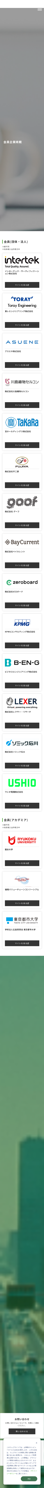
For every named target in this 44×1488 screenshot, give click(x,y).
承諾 (29, 1479)
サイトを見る (21, 285)
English (30, 4)
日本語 (38, 4)
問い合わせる (22, 1431)
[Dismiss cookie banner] (36, 1443)
